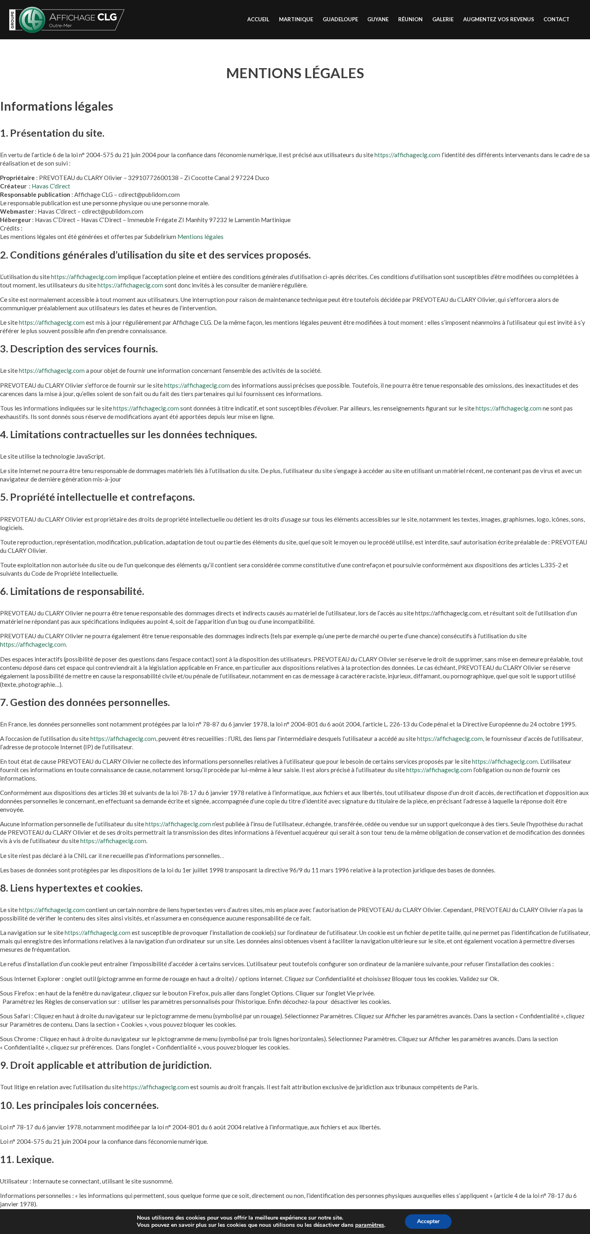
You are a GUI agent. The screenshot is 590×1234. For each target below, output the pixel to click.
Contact (556, 19)
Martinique (296, 19)
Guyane (378, 19)
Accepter (428, 1221)
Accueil (258, 19)
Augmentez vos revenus (498, 19)
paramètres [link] (369, 1225)
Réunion (410, 19)
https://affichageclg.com (407, 154)
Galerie (443, 19)
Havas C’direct (51, 186)
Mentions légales (200, 236)
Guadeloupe (340, 19)
